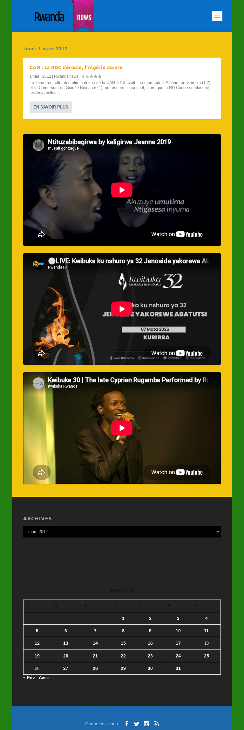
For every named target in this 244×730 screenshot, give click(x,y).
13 (65, 643)
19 (37, 655)
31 (178, 668)
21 (95, 655)
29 (123, 668)
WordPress (161, 714)
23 (150, 655)
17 (178, 643)
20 (65, 655)
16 (150, 643)
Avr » (44, 677)
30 (150, 668)
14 (95, 643)
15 (123, 643)
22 (123, 655)
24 (178, 655)
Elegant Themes (110, 714)
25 (206, 655)
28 (95, 668)
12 (37, 643)
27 (65, 668)
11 (206, 630)
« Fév (29, 677)
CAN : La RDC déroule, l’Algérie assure (76, 67)
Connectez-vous (101, 723)
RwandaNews (66, 76)
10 (178, 630)
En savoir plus (50, 107)
